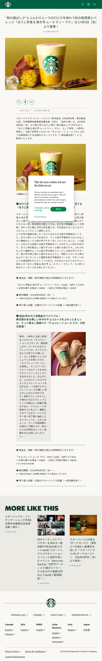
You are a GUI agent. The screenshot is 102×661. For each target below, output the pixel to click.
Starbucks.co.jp (18, 614)
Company (37, 614)
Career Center (57, 614)
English (8, 630)
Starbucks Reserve (79, 614)
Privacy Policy (12, 652)
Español (56, 638)
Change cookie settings (41, 209)
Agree (58, 209)
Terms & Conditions (35, 652)
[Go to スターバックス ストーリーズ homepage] (8, 4)
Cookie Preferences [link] (15, 657)
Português (57, 642)
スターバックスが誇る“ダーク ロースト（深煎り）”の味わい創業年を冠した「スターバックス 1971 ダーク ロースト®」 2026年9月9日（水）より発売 (83, 550)
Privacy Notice (40, 217)
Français (9, 634)
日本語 (86, 630)
